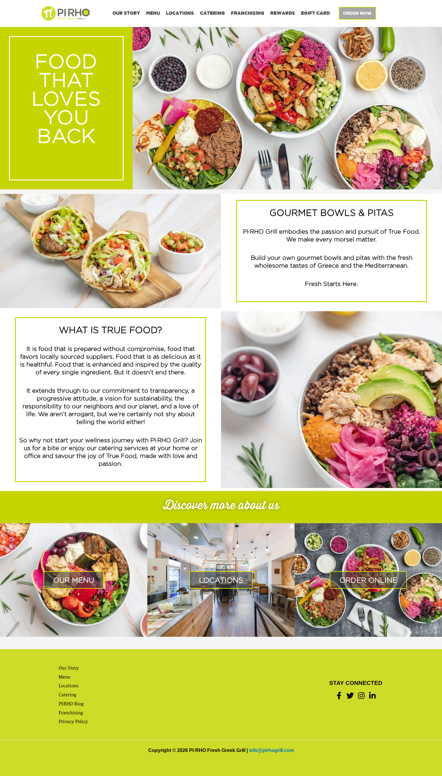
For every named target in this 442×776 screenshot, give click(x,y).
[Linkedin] (372, 695)
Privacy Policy (73, 721)
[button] (357, 13)
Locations (180, 13)
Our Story (126, 13)
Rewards (282, 13)
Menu (153, 13)
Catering (212, 13)
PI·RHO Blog (71, 703)
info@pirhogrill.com (271, 750)
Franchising (247, 13)
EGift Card (315, 13)
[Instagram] (361, 695)
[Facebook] (339, 695)
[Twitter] (350, 695)
